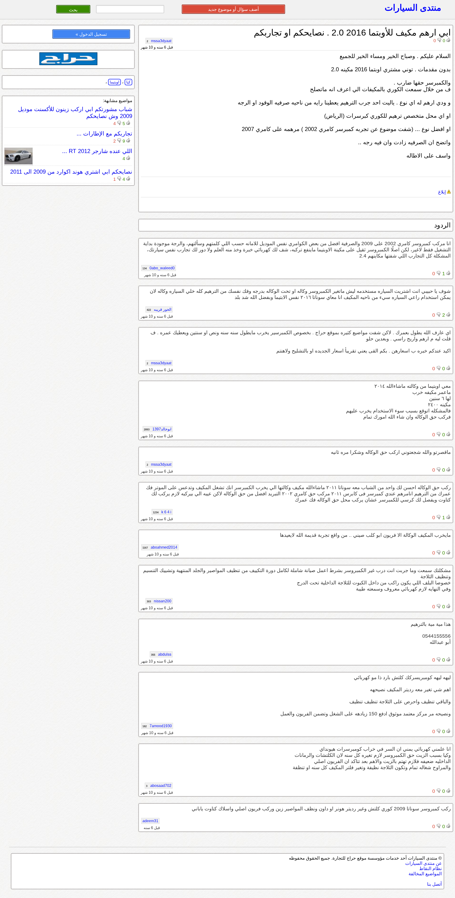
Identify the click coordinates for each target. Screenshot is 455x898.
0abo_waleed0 (158, 268)
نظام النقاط (430, 868)
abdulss (161, 654)
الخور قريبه (159, 309)
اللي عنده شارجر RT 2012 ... (97, 151)
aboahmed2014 (159, 547)
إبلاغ (442, 192)
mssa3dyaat (159, 41)
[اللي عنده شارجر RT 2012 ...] (18, 163)
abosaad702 (158, 786)
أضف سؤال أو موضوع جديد (233, 9)
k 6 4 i (162, 512)
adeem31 (150, 821)
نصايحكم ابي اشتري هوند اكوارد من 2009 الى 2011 (71, 171)
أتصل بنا (434, 884)
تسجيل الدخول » (91, 34)
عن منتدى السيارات (423, 863)
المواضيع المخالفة (425, 873)
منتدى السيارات (413, 8)
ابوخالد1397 (157, 429)
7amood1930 (157, 726)
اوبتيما (114, 82)
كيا (128, 82)
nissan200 (159, 601)
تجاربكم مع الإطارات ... (104, 133)
